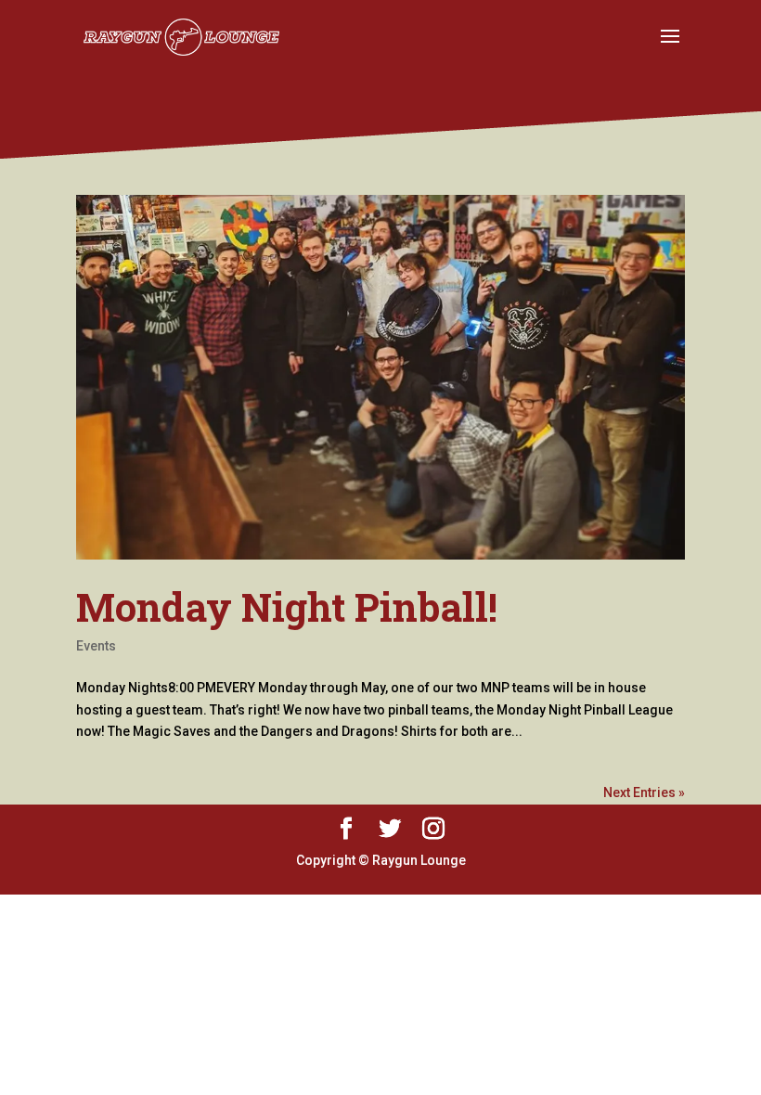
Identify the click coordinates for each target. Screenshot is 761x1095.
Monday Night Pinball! (286, 606)
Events (96, 645)
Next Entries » (644, 792)
